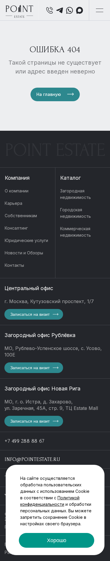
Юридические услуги (26, 240)
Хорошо (56, 540)
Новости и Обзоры (24, 252)
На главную (48, 94)
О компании (16, 190)
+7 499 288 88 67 (25, 441)
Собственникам (21, 215)
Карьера (13, 203)
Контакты (14, 265)
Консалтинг (16, 227)
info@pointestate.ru (32, 459)
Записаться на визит (30, 314)
